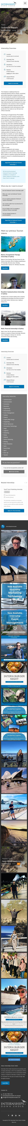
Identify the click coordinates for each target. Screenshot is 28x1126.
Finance (6, 417)
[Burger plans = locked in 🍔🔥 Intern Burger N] (14, 675)
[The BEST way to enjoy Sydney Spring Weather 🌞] (14, 1018)
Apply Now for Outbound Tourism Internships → (13, 163)
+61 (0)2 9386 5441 (8, 1094)
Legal (5, 428)
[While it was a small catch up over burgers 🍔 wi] (14, 965)
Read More (5, 268)
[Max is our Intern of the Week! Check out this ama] (14, 833)
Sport (5, 450)
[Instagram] (12, 1115)
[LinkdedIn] (19, 1115)
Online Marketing (8, 439)
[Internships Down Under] (12, 4)
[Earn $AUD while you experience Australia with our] (14, 912)
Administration (8, 399)
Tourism (3, 25)
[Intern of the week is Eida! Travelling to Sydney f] (14, 569)
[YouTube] (15, 1115)
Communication (8, 402)
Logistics (6, 430)
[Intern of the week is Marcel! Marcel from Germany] (14, 543)
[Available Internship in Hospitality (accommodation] (14, 859)
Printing (6, 441)
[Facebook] (8, 1115)
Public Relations (8, 444)
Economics (6, 404)
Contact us (9, 73)
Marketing (6, 433)
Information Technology (10, 426)
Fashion (6, 415)
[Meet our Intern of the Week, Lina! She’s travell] (14, 754)
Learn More (5, 1083)
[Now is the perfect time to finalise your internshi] (14, 648)
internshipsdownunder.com (10, 1095)
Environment (7, 410)
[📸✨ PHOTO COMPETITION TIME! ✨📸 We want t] (14, 727)
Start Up (6, 452)
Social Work (7, 448)
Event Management (9, 413)
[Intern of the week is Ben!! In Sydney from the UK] (14, 886)
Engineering (7, 408)
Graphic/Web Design (9, 419)
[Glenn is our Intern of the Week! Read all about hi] (14, 780)
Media (5, 435)
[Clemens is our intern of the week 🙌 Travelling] (14, 991)
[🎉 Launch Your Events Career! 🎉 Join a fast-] (14, 622)
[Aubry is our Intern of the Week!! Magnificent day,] (14, 807)
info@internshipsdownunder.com (11, 1097)
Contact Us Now (15, 471)
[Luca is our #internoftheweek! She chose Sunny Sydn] (14, 939)
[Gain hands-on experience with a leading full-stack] (14, 595)
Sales (5, 446)
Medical (6, 437)
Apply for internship (13, 83)
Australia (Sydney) (10, 497)
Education (6, 406)
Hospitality (7, 422)
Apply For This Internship (14, 510)
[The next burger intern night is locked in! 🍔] (14, 1044)
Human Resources (8, 424)
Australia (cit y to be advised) (13, 56)
